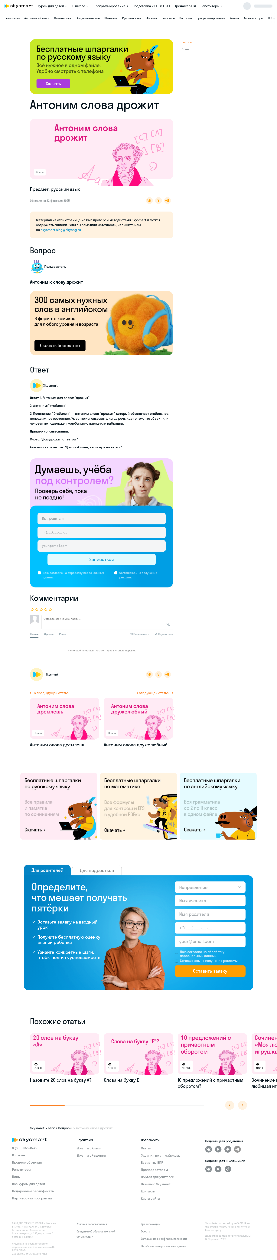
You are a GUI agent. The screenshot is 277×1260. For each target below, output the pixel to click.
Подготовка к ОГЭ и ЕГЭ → (151, 6)
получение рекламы (221, 960)
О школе (18, 1155)
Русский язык (132, 18)
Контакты (148, 1191)
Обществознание (88, 18)
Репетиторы (21, 1169)
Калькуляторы (253, 18)
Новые (34, 634)
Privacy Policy (226, 1226)
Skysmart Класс (89, 1148)
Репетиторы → (211, 6)
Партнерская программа (32, 1198)
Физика (151, 18)
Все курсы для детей (28, 1184)
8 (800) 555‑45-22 (24, 1148)
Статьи (146, 1148)
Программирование (211, 18)
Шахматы (111, 18)
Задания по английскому (161, 1155)
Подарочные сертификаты (33, 1191)
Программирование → (110, 6)
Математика (62, 18)
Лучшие (49, 634)
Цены (16, 1177)
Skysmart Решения (91, 1155)
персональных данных (198, 956)
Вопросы (185, 18)
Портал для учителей (157, 1177)
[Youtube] (218, 1149)
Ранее (62, 634)
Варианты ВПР (152, 1162)
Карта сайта (150, 1198)
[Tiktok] (227, 1169)
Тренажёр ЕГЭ (185, 6)
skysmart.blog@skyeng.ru (61, 230)
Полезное (168, 18)
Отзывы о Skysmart (156, 1184)
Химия (234, 18)
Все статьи (12, 18)
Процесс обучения (27, 1162)
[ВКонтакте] (208, 1149)
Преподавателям (154, 1170)
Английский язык (36, 18)
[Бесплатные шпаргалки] (58, 806)
